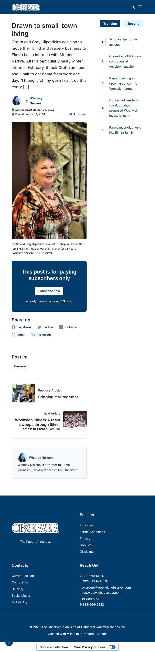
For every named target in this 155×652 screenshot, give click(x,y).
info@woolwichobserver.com (100, 592)
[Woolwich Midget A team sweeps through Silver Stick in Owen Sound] (73, 420)
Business (20, 366)
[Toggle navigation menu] (139, 7)
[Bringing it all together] (25, 393)
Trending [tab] (110, 23)
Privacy (85, 538)
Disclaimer (87, 551)
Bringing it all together (58, 397)
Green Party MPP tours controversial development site (125, 61)
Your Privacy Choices (89, 647)
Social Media (21, 595)
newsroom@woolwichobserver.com (105, 587)
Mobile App (20, 602)
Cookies (85, 545)
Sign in (68, 301)
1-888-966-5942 (92, 604)
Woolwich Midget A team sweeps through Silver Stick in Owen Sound (37, 424)
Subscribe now (49, 291)
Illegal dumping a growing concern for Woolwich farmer (124, 83)
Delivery (17, 589)
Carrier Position (23, 576)
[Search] (133, 7)
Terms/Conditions (92, 532)
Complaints (20, 582)
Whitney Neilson (41, 457)
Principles (87, 525)
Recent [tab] (133, 23)
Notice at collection (54, 647)
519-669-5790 (90, 599)
